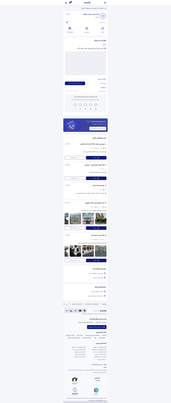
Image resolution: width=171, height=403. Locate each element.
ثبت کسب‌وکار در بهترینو (99, 128)
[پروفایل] (66, 3)
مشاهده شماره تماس (74, 83)
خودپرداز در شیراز (77, 304)
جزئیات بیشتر (73, 158)
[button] (85, 151)
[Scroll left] (67, 218)
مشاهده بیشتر (101, 360)
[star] (67, 91)
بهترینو (104, 304)
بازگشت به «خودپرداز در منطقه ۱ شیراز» (92, 8)
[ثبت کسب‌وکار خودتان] (70, 3)
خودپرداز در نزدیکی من (92, 304)
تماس (94, 158)
